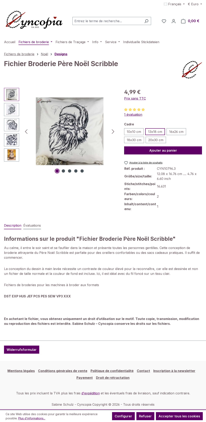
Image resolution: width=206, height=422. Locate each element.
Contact (143, 371)
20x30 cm (155, 140)
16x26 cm (176, 132)
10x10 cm (134, 132)
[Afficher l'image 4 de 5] (75, 171)
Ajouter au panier (163, 150)
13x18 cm (155, 132)
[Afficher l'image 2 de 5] (63, 171)
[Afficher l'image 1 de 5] (57, 171)
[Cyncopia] (192, 70)
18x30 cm (134, 140)
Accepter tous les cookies (179, 416)
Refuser (145, 416)
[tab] (12, 225)
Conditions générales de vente (62, 371)
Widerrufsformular (22, 350)
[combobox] (107, 21)
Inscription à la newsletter (174, 371)
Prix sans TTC (135, 98)
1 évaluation (133, 115)
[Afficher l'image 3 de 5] (69, 171)
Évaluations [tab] (32, 225)
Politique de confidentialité (112, 371)
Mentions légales (21, 371)
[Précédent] (26, 131)
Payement (84, 378)
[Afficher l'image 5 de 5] (82, 171)
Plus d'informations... (31, 418)
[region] (60, 131)
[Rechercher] (146, 21)
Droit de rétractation (113, 378)
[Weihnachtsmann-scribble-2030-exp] (69, 131)
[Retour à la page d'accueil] (34, 20)
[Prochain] (113, 131)
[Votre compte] (173, 21)
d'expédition (90, 393)
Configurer (123, 416)
